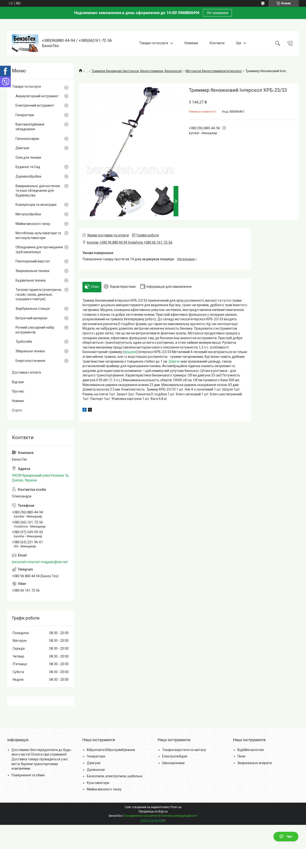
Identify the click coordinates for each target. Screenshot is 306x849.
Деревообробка (28, 176)
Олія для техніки (28, 157)
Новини (18, 401)
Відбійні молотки (250, 750)
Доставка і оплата (26, 372)
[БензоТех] (25, 43)
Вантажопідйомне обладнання (30, 126)
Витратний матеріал (31, 318)
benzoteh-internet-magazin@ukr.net (40, 562)
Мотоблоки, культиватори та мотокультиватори (38, 235)
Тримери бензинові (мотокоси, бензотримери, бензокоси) (136, 71)
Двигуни (22, 148)
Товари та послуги (153, 43)
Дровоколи (96, 770)
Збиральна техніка (30, 351)
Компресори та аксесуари (36, 205)
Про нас (18, 391)
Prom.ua (175, 807)
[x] (90, 410)
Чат (289, 836)
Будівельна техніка (31, 280)
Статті (17, 410)
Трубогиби (24, 341)
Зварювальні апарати (254, 763)
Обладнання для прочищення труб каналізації (39, 249)
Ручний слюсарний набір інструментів (35, 330)
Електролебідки (174, 756)
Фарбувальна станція (33, 308)
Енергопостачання (30, 361)
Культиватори (98, 783)
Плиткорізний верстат (33, 261)
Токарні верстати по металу (184, 750)
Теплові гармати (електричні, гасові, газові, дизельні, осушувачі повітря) (39, 294)
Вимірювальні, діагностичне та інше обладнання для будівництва (38, 190)
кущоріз (130, 352)
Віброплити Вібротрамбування (111, 750)
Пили (241, 756)
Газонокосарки (27, 139)
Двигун (174, 361)
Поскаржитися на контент (141, 815)
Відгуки (18, 382)
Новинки (191, 43)
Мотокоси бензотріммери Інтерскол (214, 71)
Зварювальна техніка (32, 271)
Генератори (25, 115)
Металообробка (28, 214)
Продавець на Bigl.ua (153, 811)
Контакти (217, 43)
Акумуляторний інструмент (37, 96)
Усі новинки (217, 13)
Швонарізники (173, 763)
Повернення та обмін (28, 775)
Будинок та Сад (28, 167)
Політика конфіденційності (179, 815)
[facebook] (84, 410)
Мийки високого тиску (33, 224)
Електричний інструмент (35, 105)
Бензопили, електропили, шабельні (114, 776)
